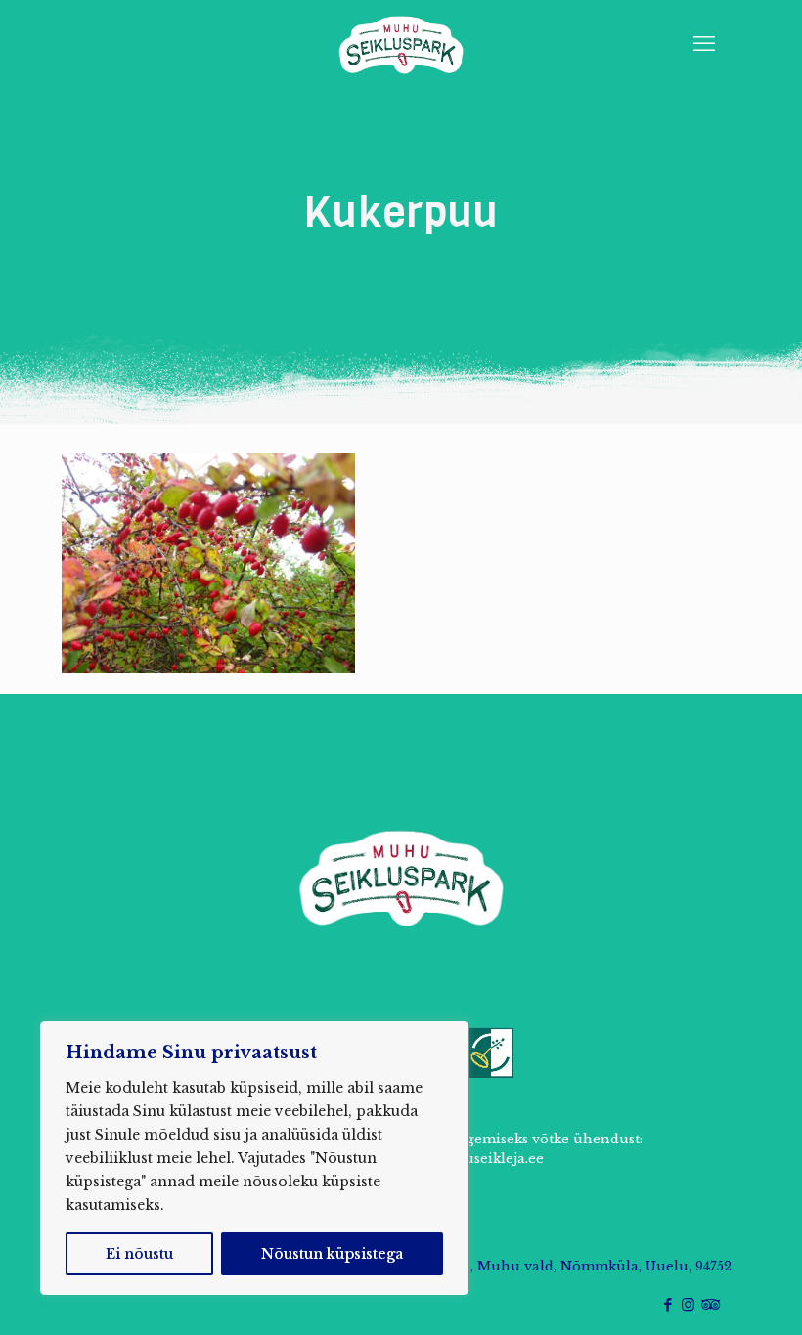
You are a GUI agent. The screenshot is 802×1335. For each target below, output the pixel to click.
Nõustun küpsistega (332, 1254)
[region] (254, 1158)
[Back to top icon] (708, 1294)
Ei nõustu (139, 1254)
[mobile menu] (704, 44)
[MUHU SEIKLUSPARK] (401, 44)
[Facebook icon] (667, 1304)
